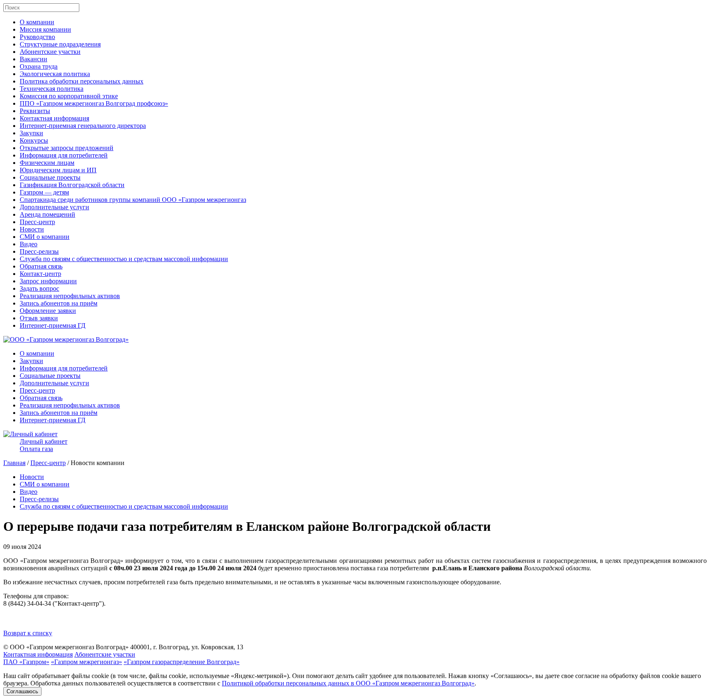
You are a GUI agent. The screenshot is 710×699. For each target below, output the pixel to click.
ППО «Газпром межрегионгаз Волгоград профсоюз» (94, 103)
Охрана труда (39, 66)
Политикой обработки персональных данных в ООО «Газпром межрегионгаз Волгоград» (348, 683)
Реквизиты (35, 110)
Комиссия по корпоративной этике (69, 96)
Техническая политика (51, 88)
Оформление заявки (48, 310)
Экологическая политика (55, 73)
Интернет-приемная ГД (52, 325)
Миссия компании (45, 29)
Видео (28, 244)
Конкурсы (34, 140)
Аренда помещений (47, 214)
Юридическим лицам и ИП (58, 170)
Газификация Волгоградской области (72, 184)
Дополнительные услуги (54, 207)
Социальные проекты (50, 177)
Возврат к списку (27, 633)
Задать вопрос (39, 288)
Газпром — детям (44, 192)
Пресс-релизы (39, 251)
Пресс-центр (37, 221)
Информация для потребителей (64, 155)
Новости (32, 229)
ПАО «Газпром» (26, 661)
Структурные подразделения (60, 44)
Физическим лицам (47, 162)
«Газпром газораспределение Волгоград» (182, 661)
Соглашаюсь (22, 691)
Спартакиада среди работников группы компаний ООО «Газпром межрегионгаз (133, 199)
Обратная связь (41, 266)
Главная (14, 462)
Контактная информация (54, 118)
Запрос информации (48, 281)
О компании (37, 22)
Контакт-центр (40, 273)
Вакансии (33, 59)
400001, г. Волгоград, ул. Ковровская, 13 (186, 646)
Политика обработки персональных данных (81, 81)
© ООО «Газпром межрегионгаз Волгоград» (66, 646)
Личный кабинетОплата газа (43, 445)
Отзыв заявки (39, 318)
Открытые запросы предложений (66, 147)
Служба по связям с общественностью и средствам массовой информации (124, 258)
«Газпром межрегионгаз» (86, 661)
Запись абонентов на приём (58, 303)
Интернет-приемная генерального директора (83, 125)
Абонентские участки (50, 51)
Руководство (37, 36)
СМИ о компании (44, 236)
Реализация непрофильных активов (70, 295)
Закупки (31, 133)
